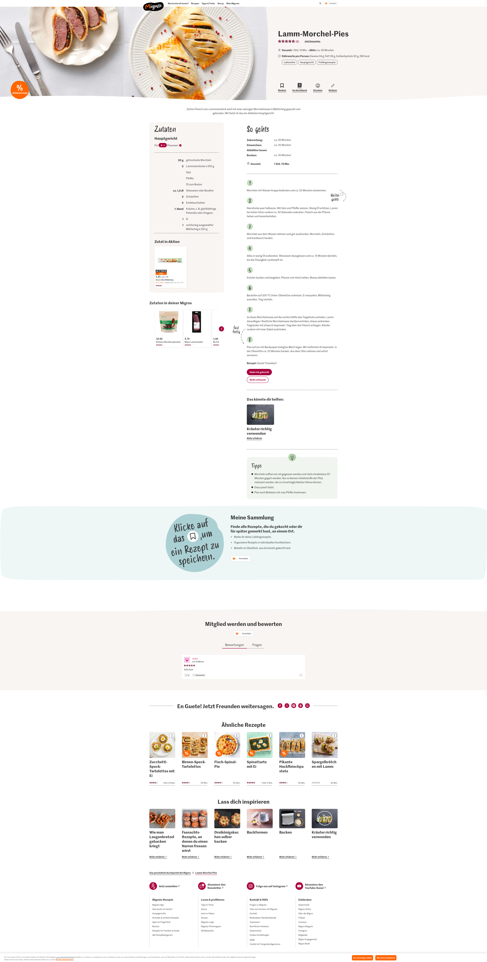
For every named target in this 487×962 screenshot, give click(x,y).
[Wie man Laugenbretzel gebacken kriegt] (162, 834)
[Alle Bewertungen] (286, 41)
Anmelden (332, 3)
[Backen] (292, 834)
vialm (195, 658)
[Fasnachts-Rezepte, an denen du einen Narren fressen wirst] (195, 834)
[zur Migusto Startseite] (153, 4)
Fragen (257, 645)
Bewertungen (234, 645)
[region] (243, 957)
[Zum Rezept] (162, 759)
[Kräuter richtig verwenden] (325, 834)
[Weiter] (221, 328)
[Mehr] (301, 675)
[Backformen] (260, 834)
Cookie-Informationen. (65, 959)
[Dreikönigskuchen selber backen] (227, 834)
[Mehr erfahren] (260, 433)
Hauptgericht (307, 62)
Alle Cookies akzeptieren (386, 958)
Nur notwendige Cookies (362, 958)
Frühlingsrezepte (327, 62)
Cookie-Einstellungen (259, 935)
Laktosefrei (289, 62)
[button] (187, 660)
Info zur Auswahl (180, 146)
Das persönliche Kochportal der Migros (170, 873)
